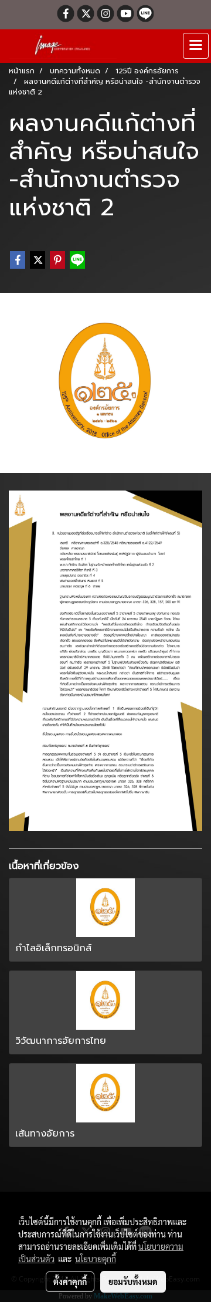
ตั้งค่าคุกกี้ (70, 1281)
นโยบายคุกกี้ (95, 1258)
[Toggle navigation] (196, 46)
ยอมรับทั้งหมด (133, 1281)
